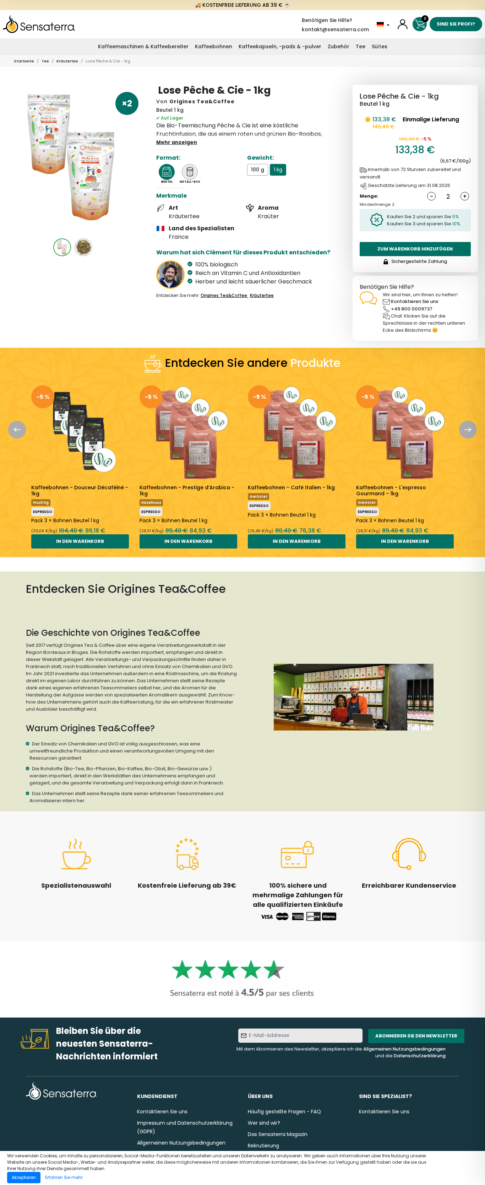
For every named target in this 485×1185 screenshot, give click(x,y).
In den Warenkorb (80, 541)
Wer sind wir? (264, 1122)
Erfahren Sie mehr (64, 1177)
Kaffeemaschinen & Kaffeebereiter (143, 46)
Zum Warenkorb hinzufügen (415, 249)
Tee (360, 46)
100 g (257, 169)
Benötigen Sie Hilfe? (327, 20)
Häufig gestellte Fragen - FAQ (284, 1111)
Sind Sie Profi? (456, 24)
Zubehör (338, 46)
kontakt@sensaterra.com (335, 29)
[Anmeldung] (403, 24)
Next (468, 430)
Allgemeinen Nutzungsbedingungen (404, 1049)
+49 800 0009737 (411, 308)
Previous (17, 430)
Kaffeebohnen (213, 46)
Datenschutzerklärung (420, 1056)
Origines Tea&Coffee (202, 101)
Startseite (24, 61)
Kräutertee (67, 61)
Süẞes (379, 46)
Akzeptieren (24, 1177)
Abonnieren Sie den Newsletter (416, 1035)
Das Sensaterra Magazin (277, 1134)
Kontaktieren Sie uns (414, 301)
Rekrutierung (263, 1145)
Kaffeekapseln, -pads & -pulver (280, 46)
